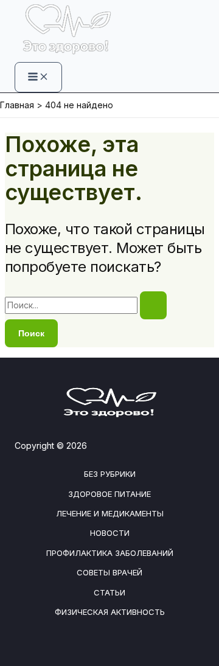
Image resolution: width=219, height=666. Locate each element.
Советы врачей (109, 572)
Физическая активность (110, 612)
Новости (110, 533)
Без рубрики (110, 474)
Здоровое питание (109, 494)
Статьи (109, 592)
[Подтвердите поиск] (153, 305)
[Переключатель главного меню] (38, 77)
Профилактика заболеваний (109, 553)
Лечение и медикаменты (110, 513)
